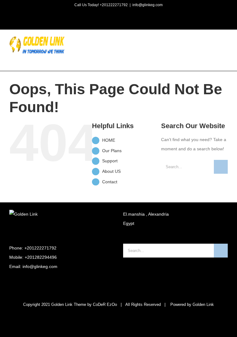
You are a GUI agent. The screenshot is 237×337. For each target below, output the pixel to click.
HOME (108, 140)
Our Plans (112, 150)
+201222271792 (40, 248)
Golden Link (203, 304)
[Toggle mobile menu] (225, 46)
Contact (109, 181)
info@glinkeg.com (147, 5)
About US (111, 171)
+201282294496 (41, 257)
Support (110, 160)
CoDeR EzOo (105, 304)
